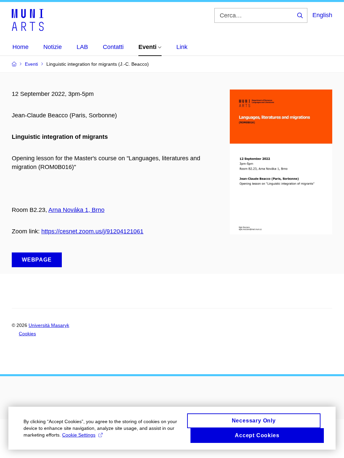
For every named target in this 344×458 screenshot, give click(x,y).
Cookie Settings (78, 435)
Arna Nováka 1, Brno (76, 210)
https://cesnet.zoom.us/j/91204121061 (92, 231)
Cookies (27, 333)
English (322, 15)
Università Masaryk (49, 325)
